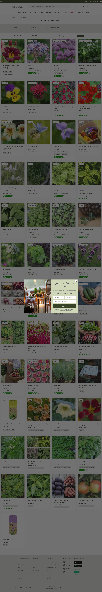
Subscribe (64, 306)
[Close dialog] (76, 281)
